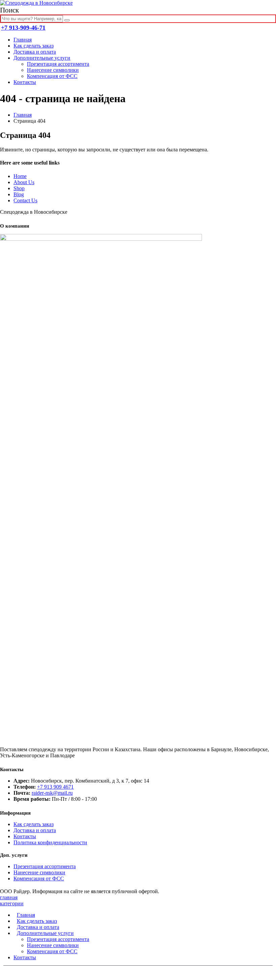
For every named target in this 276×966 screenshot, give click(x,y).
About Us (23, 182)
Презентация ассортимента (58, 64)
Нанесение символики (53, 70)
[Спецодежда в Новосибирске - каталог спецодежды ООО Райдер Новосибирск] (36, 3)
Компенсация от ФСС (52, 76)
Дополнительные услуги (41, 58)
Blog (18, 194)
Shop (19, 188)
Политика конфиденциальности (50, 842)
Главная (22, 39)
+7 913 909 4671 (55, 787)
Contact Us (25, 200)
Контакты (24, 82)
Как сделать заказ (33, 46)
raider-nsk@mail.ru (52, 793)
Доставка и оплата (34, 52)
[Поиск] (67, 20)
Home (20, 176)
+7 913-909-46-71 (23, 27)
